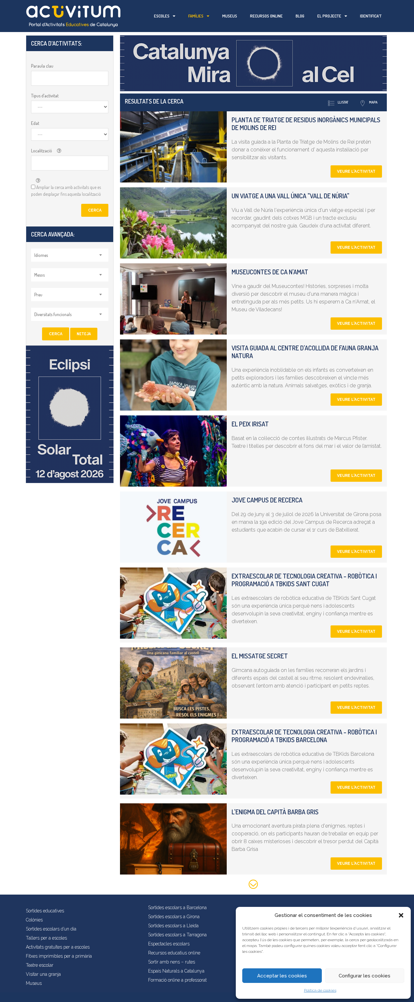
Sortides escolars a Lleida (173, 925)
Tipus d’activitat (45, 95)
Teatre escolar (39, 965)
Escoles (161, 15)
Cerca (95, 210)
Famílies (195, 15)
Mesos (39, 275)
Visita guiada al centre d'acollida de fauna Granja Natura (305, 352)
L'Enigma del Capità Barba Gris (275, 812)
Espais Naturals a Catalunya (176, 971)
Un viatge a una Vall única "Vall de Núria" (290, 196)
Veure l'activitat (356, 171)
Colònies (34, 919)
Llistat (343, 102)
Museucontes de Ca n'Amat (270, 272)
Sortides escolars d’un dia (51, 928)
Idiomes (41, 255)
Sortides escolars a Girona (174, 916)
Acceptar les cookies (282, 976)
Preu (38, 294)
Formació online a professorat (177, 980)
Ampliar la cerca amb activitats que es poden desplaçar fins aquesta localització (66, 190)
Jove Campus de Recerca (267, 500)
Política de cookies (320, 990)
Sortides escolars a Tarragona (177, 934)
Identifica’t (371, 15)
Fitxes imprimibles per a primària (59, 956)
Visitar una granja (43, 974)
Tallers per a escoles (46, 938)
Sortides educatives (45, 910)
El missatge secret (260, 656)
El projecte (329, 15)
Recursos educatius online (174, 952)
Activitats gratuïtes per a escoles (58, 947)
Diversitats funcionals (52, 314)
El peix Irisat (250, 424)
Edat (35, 123)
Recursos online (266, 15)
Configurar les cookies (364, 976)
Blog (300, 15)
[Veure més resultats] (253, 885)
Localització (41, 150)
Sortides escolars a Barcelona (177, 907)
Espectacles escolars (169, 943)
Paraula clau (42, 66)
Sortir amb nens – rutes (171, 961)
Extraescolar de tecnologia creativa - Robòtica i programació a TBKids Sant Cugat (304, 580)
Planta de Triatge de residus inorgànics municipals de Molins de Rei (306, 124)
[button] (401, 915)
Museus (229, 15)
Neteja (84, 333)
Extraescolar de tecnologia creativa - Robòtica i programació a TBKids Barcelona (304, 736)
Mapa (373, 102)
